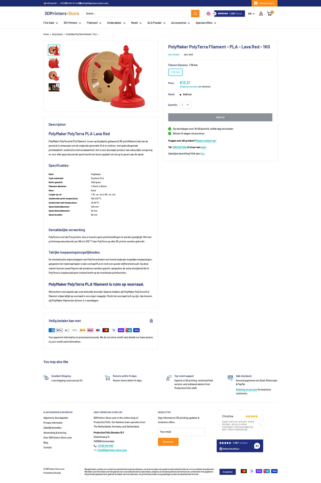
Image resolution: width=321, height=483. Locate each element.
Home (46, 34)
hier (202, 153)
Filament (92, 22)
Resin (134, 22)
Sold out (220, 117)
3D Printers (70, 22)
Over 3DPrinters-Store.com (57, 437)
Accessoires (178, 22)
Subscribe (168, 441)
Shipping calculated (189, 86)
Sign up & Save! (267, 3)
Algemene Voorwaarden (55, 417)
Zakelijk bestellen (52, 427)
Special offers (204, 22)
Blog (45, 442)
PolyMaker (173, 54)
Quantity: (173, 104)
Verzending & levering (54, 432)
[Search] (195, 13)
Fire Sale (48, 22)
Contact (47, 447)
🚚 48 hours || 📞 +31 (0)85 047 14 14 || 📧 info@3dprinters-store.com (75, 3)
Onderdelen (114, 22)
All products (57, 34)
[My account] (261, 13)
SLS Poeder (154, 22)
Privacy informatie (52, 422)
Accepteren (228, 472)
